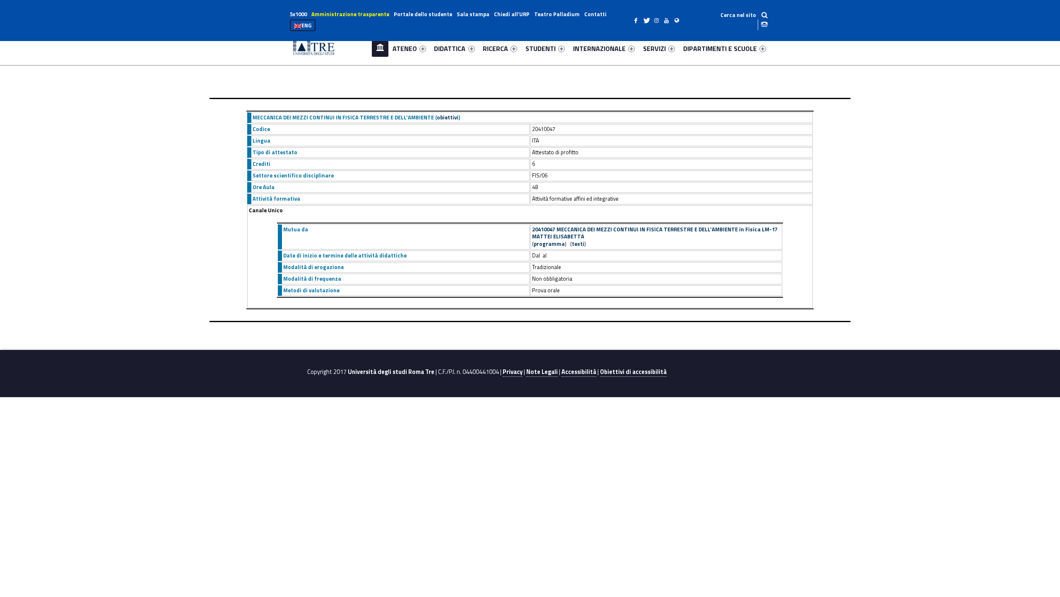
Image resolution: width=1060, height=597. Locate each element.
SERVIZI (654, 48)
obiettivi (447, 117)
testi (578, 244)
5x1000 (298, 14)
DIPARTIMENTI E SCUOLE (720, 48)
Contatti (595, 14)
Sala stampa (473, 14)
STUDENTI (540, 48)
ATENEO (405, 48)
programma (549, 244)
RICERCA (495, 48)
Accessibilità (578, 371)
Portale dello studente (423, 14)
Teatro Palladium (557, 14)
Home (380, 48)
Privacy (513, 371)
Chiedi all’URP (512, 14)
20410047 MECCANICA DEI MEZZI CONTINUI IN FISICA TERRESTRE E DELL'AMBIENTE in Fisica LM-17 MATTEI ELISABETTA (655, 233)
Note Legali (542, 371)
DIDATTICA (449, 48)
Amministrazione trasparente (350, 14)
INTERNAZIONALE (599, 48)
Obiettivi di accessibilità (633, 371)
